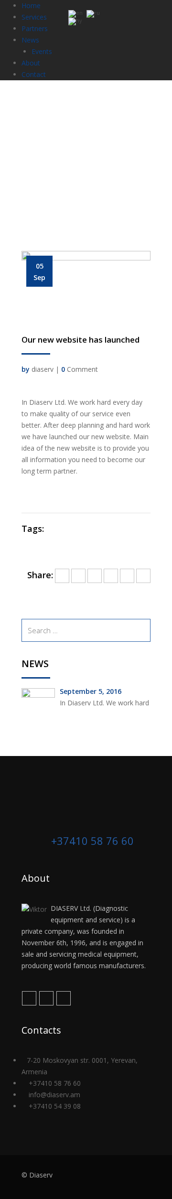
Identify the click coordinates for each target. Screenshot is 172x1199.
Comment (79, 369)
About (31, 62)
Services (34, 17)
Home (31, 5)
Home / (49, 166)
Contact (34, 74)
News (30, 39)
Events (42, 51)
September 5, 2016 (90, 691)
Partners (35, 28)
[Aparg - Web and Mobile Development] (132, 1177)
